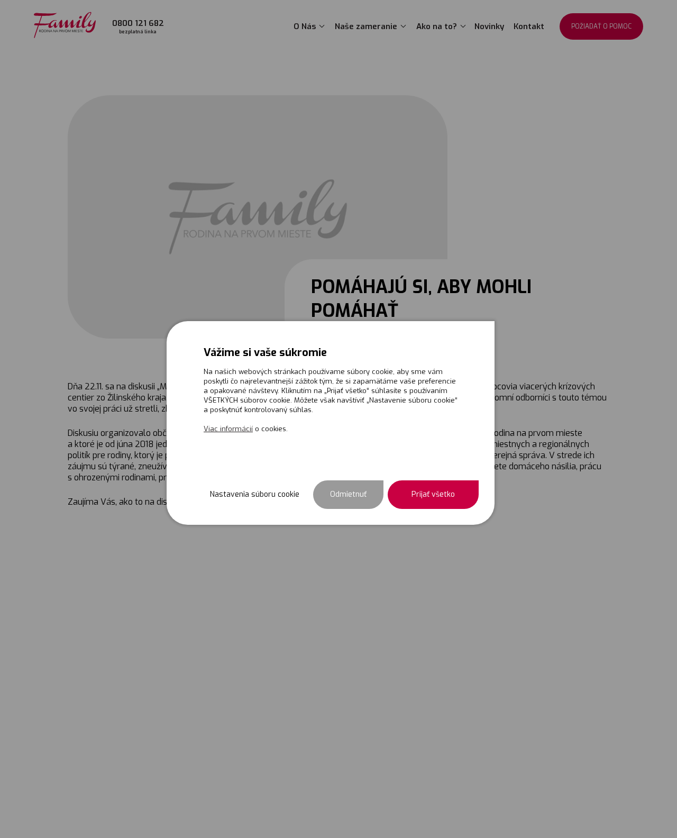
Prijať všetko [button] (433, 494)
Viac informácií (228, 428)
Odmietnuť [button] (348, 494)
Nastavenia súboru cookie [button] (254, 494)
